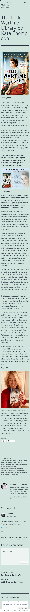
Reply (3, 531)
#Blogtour (15, 460)
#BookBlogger (23, 460)
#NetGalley (11, 462)
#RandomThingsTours (13, 472)
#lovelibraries (23, 470)
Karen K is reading (10, 597)
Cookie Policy (5, 605)
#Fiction (3, 466)
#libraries (3, 470)
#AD (11, 460)
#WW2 (17, 474)
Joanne (10, 513)
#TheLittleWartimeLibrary (8, 474)
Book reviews (18, 462)
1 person (8, 527)
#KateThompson (18, 468)
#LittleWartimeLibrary (13, 470)
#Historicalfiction (11, 466)
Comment (24, 562)
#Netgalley (4, 462)
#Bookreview (23, 464)
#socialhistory (24, 472)
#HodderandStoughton (7, 468)
